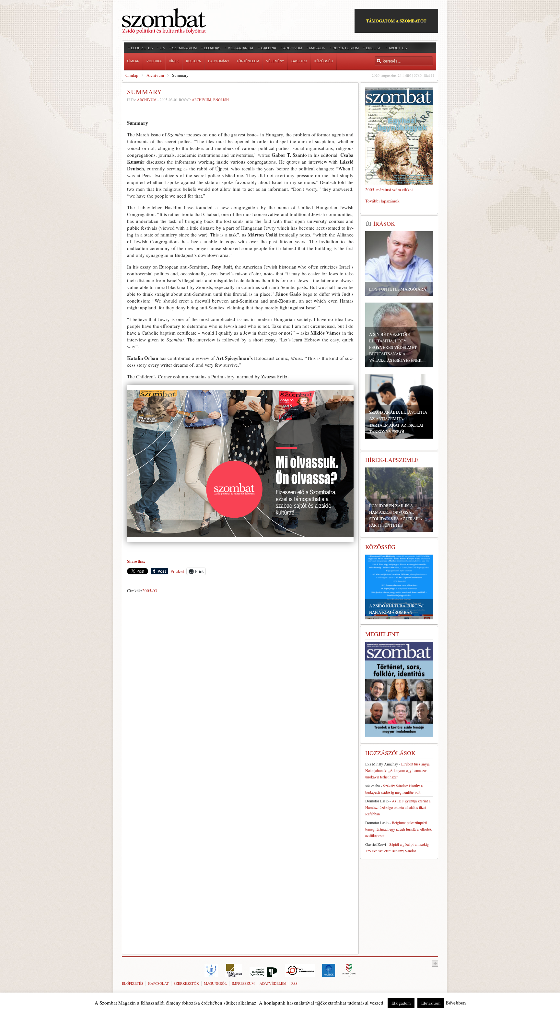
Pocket (177, 571)
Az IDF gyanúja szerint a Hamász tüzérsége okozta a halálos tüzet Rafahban (397, 807)
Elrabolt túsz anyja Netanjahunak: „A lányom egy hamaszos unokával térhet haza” (397, 770)
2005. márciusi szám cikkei (389, 189)
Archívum (155, 75)
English (221, 99)
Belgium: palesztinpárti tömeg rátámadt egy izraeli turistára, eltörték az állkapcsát (398, 829)
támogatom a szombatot (396, 20)
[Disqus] (240, 686)
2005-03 (149, 590)
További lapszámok (382, 201)
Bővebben (456, 1002)
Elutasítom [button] (430, 1003)
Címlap (131, 75)
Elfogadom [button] (401, 1003)
